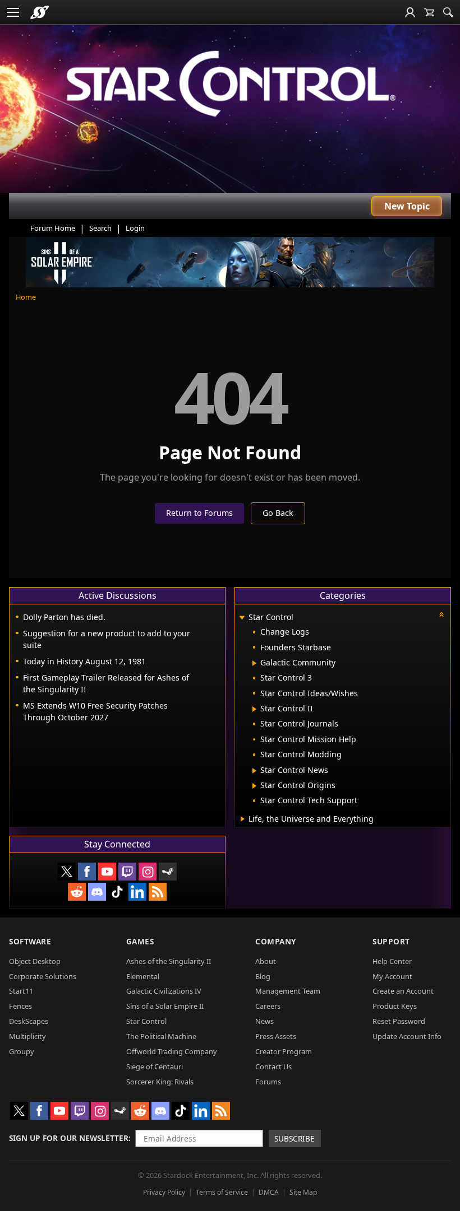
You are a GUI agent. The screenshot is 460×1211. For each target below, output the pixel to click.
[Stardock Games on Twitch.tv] (127, 871)
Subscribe (294, 1138)
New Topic (407, 206)
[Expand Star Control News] (254, 771)
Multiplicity (27, 1036)
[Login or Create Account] (410, 12)
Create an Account (403, 991)
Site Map (303, 1192)
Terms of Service (222, 1192)
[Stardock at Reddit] (77, 892)
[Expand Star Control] (242, 618)
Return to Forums (199, 512)
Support (391, 941)
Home (26, 297)
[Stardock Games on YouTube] (107, 871)
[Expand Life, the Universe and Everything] (243, 819)
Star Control (146, 1021)
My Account (392, 976)
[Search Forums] (448, 12)
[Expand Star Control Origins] (254, 786)
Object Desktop (35, 961)
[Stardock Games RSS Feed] (158, 892)
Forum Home (52, 228)
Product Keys (394, 1006)
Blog (262, 976)
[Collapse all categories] (441, 614)
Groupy (21, 1051)
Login (135, 228)
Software (30, 941)
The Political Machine (161, 1036)
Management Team (287, 991)
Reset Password (398, 1021)
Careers (267, 1006)
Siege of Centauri (154, 1066)
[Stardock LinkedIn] (137, 892)
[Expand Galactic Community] (254, 663)
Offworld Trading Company (171, 1051)
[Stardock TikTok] (117, 892)
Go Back (278, 512)
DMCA (269, 1192)
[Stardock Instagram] (147, 871)
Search (100, 228)
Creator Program (283, 1051)
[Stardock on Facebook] (87, 871)
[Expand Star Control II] (254, 709)
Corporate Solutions (42, 976)
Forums (268, 1082)
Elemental (142, 976)
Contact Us (273, 1066)
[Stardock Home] (39, 12)
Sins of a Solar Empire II (165, 1006)
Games (140, 941)
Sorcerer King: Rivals (160, 1082)
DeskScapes (28, 1021)
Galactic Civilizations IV (163, 991)
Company (275, 941)
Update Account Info (406, 1036)
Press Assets (275, 1036)
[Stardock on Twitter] (67, 871)
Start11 (21, 991)
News (264, 1021)
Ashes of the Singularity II (168, 961)
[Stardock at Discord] (97, 892)
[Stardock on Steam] (168, 871)
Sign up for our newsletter (68, 1138)
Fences (20, 1006)
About (265, 961)
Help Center (392, 961)
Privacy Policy (164, 1192)
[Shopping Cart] (429, 12)
